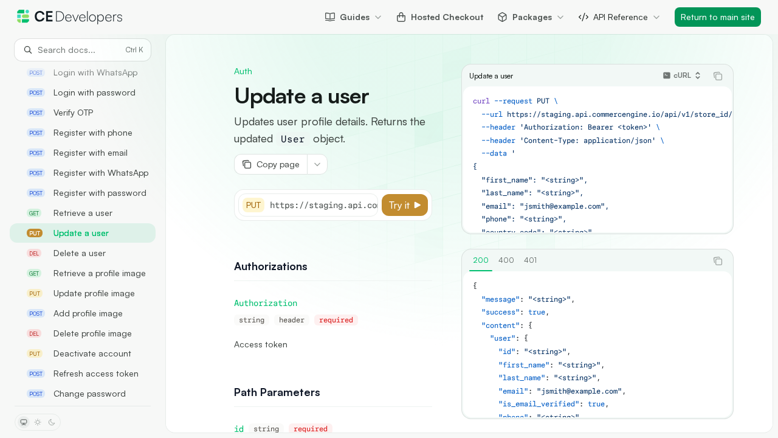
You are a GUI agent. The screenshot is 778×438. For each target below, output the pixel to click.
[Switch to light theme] (38, 422)
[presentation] (82, 233)
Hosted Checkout (447, 17)
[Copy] (366, 205)
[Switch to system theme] (24, 422)
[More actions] (317, 164)
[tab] (480, 260)
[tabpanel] (597, 344)
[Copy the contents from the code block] (718, 76)
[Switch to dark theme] (52, 422)
